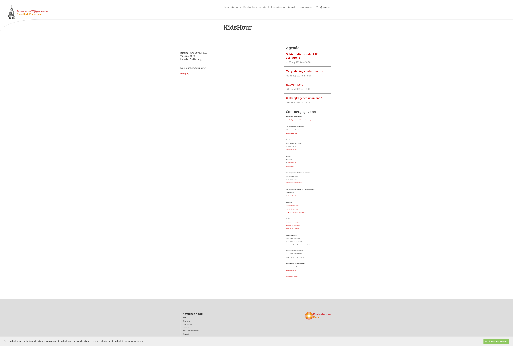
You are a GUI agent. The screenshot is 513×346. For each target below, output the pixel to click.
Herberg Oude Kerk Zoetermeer (296, 212)
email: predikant (291, 149)
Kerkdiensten (249, 7)
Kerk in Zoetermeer (292, 209)
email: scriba (290, 166)
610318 (293, 163)
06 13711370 (292, 196)
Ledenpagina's (305, 7)
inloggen (326, 7)
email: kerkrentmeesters (294, 182)
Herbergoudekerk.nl (277, 7)
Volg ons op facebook (293, 225)
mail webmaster (291, 270)
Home (226, 7)
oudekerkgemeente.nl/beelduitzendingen (299, 120)
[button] (144, 341)
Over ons (235, 7)
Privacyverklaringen (292, 277)
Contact (291, 7)
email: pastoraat (291, 133)
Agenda (262, 7)
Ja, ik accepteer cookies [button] (496, 341)
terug (183, 73)
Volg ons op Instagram (293, 222)
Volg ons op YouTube (292, 228)
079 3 (289, 163)
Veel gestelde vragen (292, 206)
